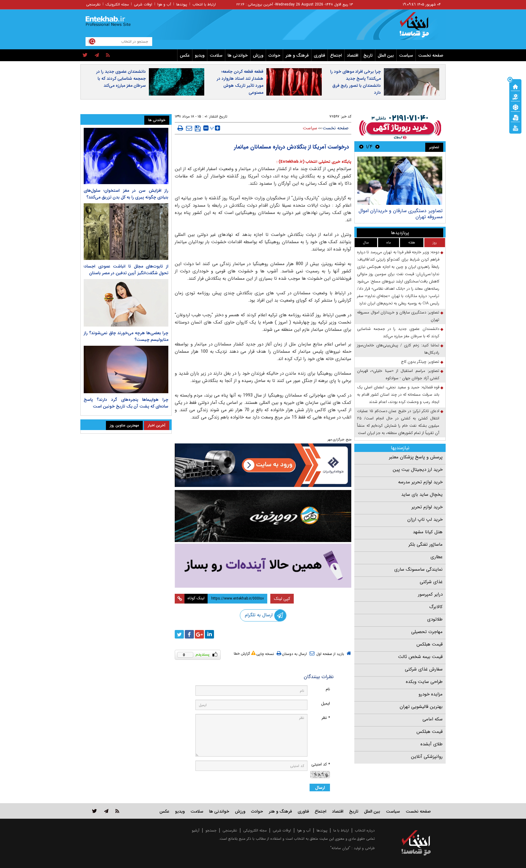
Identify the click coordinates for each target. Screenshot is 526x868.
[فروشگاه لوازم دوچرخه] (263, 516)
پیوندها (181, 4)
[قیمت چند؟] (515, 96)
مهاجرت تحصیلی (427, 631)
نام (328, 689)
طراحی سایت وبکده (424, 681)
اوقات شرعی (143, 4)
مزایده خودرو (431, 694)
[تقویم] (515, 117)
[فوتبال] (515, 106)
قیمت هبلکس (429, 644)
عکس (185, 55)
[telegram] (97, 55)
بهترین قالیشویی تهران (421, 706)
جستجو (210, 830)
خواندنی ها (238, 55)
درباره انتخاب (365, 830)
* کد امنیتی (320, 764)
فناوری (319, 55)
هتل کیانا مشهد (428, 532)
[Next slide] (361, 147)
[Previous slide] (377, 147)
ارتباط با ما (341, 830)
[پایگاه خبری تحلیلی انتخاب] (419, 27)
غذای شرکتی (431, 582)
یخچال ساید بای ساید (422, 494)
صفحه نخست (430, 55)
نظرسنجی (93, 4)
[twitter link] (94, 811)
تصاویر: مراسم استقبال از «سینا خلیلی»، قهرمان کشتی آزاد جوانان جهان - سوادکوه (398, 374)
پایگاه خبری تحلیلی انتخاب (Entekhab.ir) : (313, 162)
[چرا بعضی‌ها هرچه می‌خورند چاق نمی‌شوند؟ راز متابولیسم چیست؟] (126, 303)
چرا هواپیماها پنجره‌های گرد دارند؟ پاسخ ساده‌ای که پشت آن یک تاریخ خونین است (126, 403)
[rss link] (117, 811)
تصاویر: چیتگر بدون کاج (420, 362)
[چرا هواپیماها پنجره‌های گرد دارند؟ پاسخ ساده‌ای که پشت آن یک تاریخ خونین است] (126, 369)
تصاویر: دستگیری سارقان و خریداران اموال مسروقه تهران (401, 214)
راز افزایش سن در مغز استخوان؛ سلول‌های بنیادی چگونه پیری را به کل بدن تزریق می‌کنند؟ (126, 194)
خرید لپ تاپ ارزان (425, 519)
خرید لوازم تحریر (427, 507)
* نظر (325, 718)
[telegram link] (106, 811)
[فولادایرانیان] (263, 465)
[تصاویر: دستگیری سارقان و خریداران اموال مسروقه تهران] (399, 180)
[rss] (108, 55)
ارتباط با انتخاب (204, 4)
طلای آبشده (431, 744)
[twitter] (85, 55)
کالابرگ (436, 607)
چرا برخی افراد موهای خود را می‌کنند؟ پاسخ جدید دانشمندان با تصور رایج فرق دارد (355, 82)
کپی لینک (282, 598)
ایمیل (325, 703)
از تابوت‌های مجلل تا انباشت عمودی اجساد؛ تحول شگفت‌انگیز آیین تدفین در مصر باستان (126, 269)
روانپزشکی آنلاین (427, 756)
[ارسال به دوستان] (189, 128)
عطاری (436, 557)
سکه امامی (433, 719)
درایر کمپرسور (430, 594)
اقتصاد (352, 55)
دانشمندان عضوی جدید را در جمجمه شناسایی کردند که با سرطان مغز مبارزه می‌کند (121, 78)
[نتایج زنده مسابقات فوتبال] (515, 127)
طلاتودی (435, 619)
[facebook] (189, 634)
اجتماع (336, 55)
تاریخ (368, 55)
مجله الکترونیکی (255, 830)
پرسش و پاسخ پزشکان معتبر (416, 457)
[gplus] (199, 634)
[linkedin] (209, 634)
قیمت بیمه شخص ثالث (420, 656)
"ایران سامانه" (340, 848)
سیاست (406, 55)
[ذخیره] (198, 128)
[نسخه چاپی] (180, 128)
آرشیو (195, 830)
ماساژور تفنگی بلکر (426, 544)
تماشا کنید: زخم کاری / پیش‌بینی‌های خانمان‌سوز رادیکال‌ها (398, 349)
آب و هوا (164, 4)
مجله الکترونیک (117, 4)
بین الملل (386, 55)
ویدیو (200, 55)
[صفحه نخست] (515, 86)
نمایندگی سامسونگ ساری (418, 569)
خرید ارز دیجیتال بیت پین (418, 469)
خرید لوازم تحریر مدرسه (420, 482)
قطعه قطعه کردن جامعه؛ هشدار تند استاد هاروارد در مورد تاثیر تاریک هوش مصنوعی (240, 82)
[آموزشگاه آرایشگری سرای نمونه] (263, 566)
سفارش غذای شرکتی (424, 669)
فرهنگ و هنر (297, 55)
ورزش (258, 55)
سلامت (216, 55)
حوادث (274, 55)
